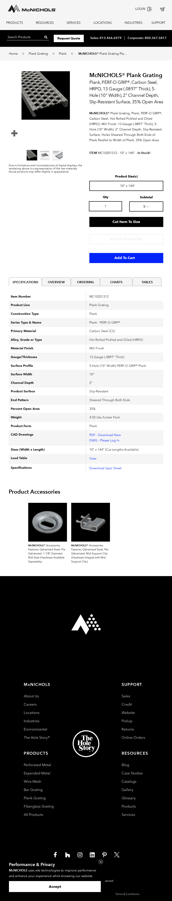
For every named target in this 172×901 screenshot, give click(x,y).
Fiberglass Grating (39, 806)
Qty (105, 197)
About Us (31, 696)
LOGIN (140, 9)
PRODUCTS (14, 23)
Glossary (129, 798)
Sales (126, 696)
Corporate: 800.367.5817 (147, 38)
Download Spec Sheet (105, 468)
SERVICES (74, 23)
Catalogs (129, 781)
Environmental (35, 729)
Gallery (127, 790)
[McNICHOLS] (32, 9)
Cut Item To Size (126, 222)
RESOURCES (45, 23)
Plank (63, 54)
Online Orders (133, 737)
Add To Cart (124, 258)
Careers (30, 704)
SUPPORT (158, 23)
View (92, 458)
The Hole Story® (37, 737)
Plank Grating (38, 54)
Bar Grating (33, 790)
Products (129, 806)
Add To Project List (126, 239)
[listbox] (45, 155)
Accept (55, 886)
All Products (33, 814)
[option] (32, 155)
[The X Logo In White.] (117, 854)
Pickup (127, 721)
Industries (31, 721)
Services (128, 814)
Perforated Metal (37, 765)
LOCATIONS (103, 23)
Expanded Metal (37, 773)
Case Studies (132, 773)
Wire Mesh (32, 781)
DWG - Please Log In (104, 440)
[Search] (46, 37)
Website (128, 713)
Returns (128, 729)
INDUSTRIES (133, 23)
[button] (45, 95)
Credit (127, 704)
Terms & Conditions (127, 894)
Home (13, 54)
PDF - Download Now (105, 435)
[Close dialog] (101, 862)
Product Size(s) (126, 176)
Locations (31, 713)
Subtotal (146, 197)
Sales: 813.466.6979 (106, 38)
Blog (125, 765)
